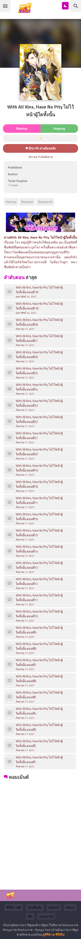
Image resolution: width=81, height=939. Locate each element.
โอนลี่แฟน (35, 907)
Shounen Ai (45, 202)
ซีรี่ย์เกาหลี (13, 907)
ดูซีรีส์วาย (49, 934)
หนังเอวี (53, 907)
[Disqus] (40, 830)
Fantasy (11, 202)
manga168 (46, 916)
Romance (27, 202)
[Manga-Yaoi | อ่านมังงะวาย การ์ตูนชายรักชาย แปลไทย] (25, 12)
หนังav (70, 907)
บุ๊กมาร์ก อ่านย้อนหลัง (42, 148)
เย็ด (30, 916)
